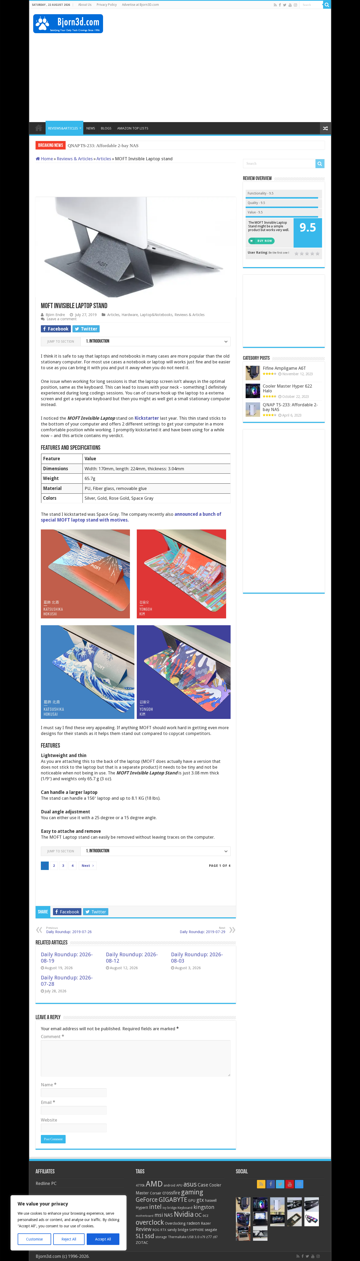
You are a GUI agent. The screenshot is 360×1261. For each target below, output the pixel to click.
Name (48, 1084)
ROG (156, 1230)
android (169, 1185)
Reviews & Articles (75, 158)
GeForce (147, 1199)
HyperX (142, 1207)
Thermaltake (177, 1237)
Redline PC (46, 1183)
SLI (140, 1236)
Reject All (68, 1239)
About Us (84, 5)
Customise (34, 1239)
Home (46, 158)
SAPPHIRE (196, 1230)
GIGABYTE (173, 1199)
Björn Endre (55, 315)
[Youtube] (290, 5)
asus (190, 1184)
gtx (200, 1200)
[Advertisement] (231, 26)
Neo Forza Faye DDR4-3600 (94, 145)
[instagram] (295, 5)
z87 (215, 1237)
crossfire (171, 1192)
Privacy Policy (107, 5)
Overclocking (175, 1223)
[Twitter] (285, 5)
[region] (69, 1222)
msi (158, 1215)
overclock (150, 1222)
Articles (103, 158)
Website (49, 1120)
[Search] (327, 5)
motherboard (144, 1216)
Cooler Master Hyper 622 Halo (287, 388)
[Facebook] (279, 5)
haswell (211, 1200)
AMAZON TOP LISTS (132, 128)
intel (155, 1206)
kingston (203, 1207)
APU (179, 1185)
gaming (192, 1192)
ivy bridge (170, 1208)
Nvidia (184, 1214)
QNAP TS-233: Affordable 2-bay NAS (290, 407)
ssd (149, 1236)
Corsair (155, 1193)
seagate (211, 1230)
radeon (193, 1223)
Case (203, 1185)
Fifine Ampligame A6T (284, 368)
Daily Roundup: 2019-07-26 (69, 930)
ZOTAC (142, 1242)
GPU (191, 1200)
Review (144, 1229)
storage (161, 1237)
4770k (140, 1185)
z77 (209, 1237)
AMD (154, 1183)
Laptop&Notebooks (156, 315)
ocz (205, 1215)
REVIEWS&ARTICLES (63, 128)
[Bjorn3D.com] (68, 22)
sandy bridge (177, 1230)
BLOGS (106, 128)
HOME (39, 127)
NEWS (90, 128)
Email (48, 1102)
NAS (168, 1215)
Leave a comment (62, 319)
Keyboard (185, 1208)
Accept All (103, 1239)
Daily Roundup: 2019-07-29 (202, 930)
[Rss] (275, 5)
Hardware (129, 315)
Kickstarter (146, 418)
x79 (202, 1237)
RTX (163, 1230)
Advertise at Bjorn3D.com (140, 5)
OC (198, 1215)
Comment (52, 1036)
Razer (206, 1223)
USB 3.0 (193, 1237)
